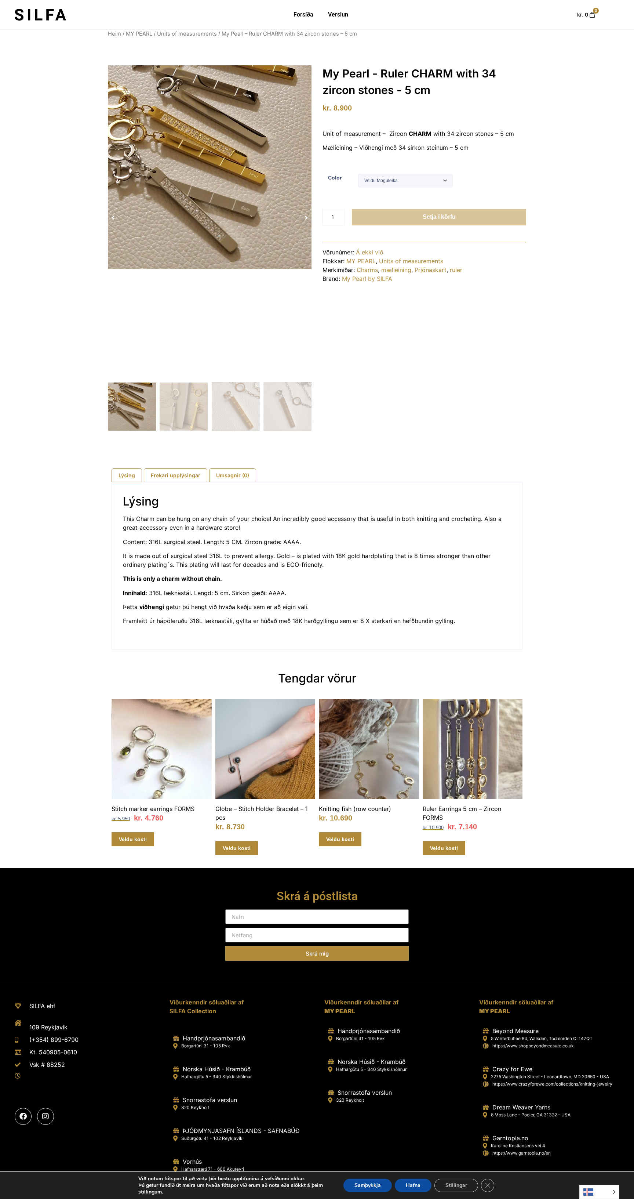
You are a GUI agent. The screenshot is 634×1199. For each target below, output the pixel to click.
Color (335, 178)
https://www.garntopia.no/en (521, 1153)
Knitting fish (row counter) (355, 808)
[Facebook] (23, 1116)
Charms (367, 270)
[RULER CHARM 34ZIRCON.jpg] (209, 167)
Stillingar (456, 1185)
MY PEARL (139, 33)
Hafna (413, 1185)
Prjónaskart (431, 270)
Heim (114, 33)
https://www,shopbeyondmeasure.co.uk (533, 1045)
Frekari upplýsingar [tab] (175, 475)
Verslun (338, 14)
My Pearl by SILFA (367, 278)
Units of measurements (187, 33)
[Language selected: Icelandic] (599, 1192)
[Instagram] (45, 1116)
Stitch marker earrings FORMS (153, 808)
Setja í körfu (439, 217)
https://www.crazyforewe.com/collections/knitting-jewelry (552, 1084)
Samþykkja (367, 1185)
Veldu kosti (133, 839)
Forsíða (303, 14)
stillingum (150, 1192)
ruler (456, 270)
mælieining (396, 270)
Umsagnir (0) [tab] (232, 475)
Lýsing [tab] (127, 475)
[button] (113, 218)
